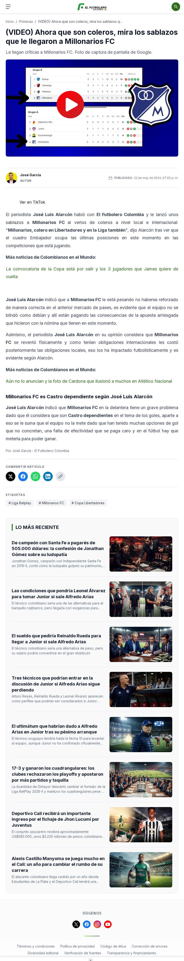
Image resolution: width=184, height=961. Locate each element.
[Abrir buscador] (176, 6)
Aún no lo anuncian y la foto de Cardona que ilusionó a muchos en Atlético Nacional (89, 381)
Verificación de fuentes (82, 953)
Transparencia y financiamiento (131, 953)
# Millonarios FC (51, 503)
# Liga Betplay (20, 503)
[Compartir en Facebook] (23, 476)
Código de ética (113, 946)
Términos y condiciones (36, 946)
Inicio (10, 21)
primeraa (26, 21)
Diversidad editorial (43, 953)
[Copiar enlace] (60, 476)
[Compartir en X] (10, 476)
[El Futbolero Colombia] (92, 7)
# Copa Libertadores (88, 503)
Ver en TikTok (32, 202)
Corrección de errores (149, 946)
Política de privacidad (77, 946)
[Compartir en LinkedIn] (48, 476)
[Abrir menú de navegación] (8, 6)
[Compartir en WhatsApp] (35, 476)
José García (30, 175)
